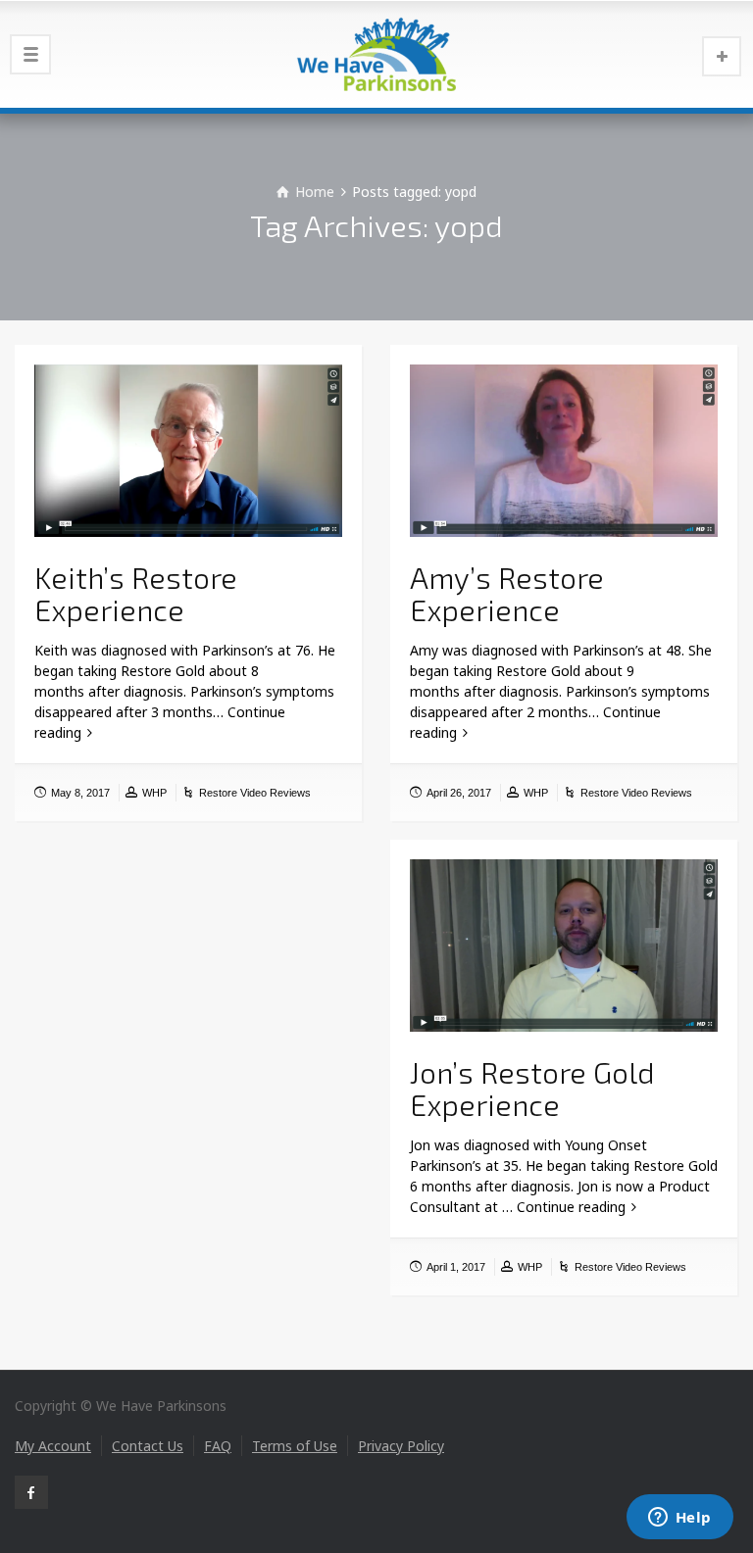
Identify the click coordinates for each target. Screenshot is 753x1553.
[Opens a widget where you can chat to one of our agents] (679, 1518)
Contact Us (147, 1445)
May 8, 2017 (80, 793)
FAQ (217, 1445)
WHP (154, 793)
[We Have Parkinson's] (376, 54)
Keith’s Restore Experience (135, 593)
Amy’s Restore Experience (507, 593)
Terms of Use (294, 1445)
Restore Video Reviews (255, 793)
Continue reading (571, 1206)
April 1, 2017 (456, 1267)
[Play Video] (188, 450)
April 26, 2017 (459, 793)
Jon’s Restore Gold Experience (532, 1088)
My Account (53, 1445)
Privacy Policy (401, 1445)
